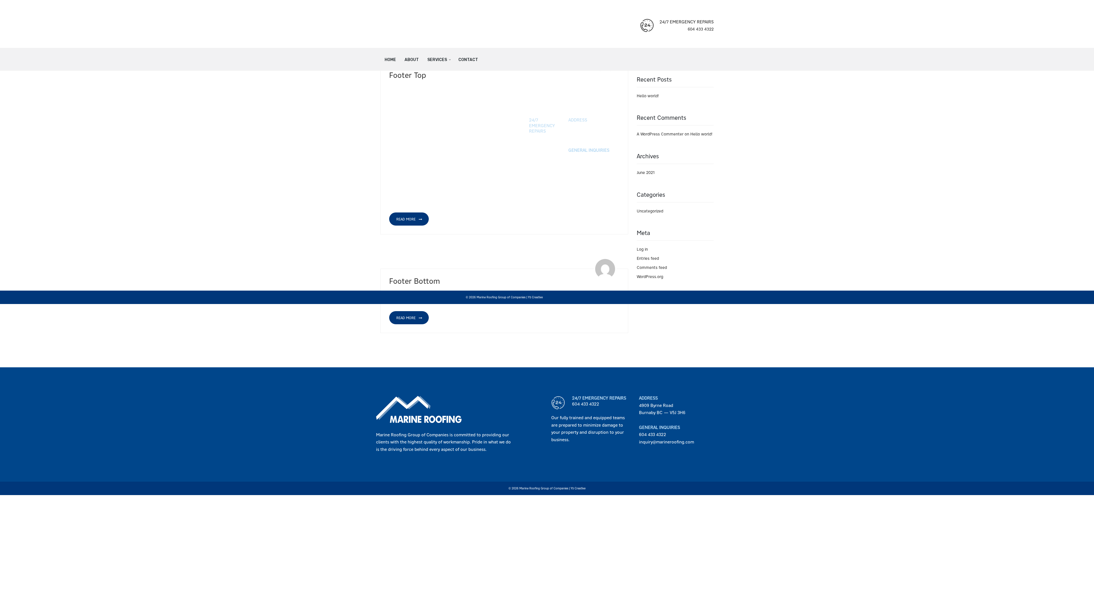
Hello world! (648, 95)
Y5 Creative (535, 297)
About (412, 59)
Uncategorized (650, 211)
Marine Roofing (487, 297)
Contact (468, 59)
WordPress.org (650, 276)
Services (437, 59)
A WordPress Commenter (660, 134)
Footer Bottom (414, 281)
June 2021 (646, 172)
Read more (406, 219)
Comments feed (652, 267)
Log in (642, 249)
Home (390, 59)
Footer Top (407, 75)
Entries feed (648, 258)
